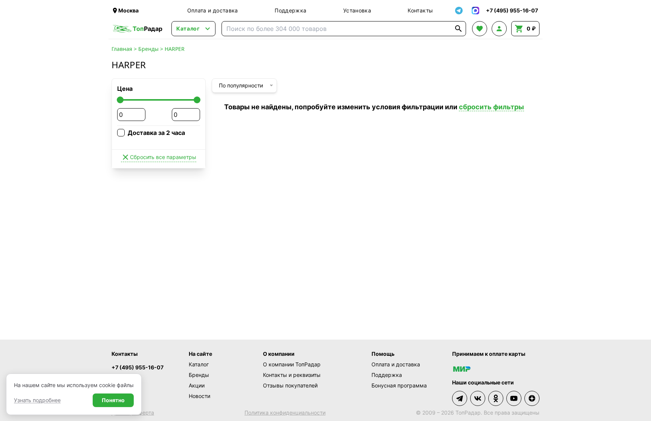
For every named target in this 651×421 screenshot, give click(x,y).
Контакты (420, 10)
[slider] (120, 99)
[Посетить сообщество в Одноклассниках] (495, 398)
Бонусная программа (399, 385)
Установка (357, 10)
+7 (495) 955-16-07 (138, 367)
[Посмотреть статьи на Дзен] (531, 398)
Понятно (113, 400)
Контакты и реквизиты (292, 375)
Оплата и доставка (212, 10)
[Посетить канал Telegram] (459, 398)
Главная (122, 48)
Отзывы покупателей (290, 385)
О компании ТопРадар (292, 364)
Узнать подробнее (37, 400)
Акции (197, 385)
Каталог (199, 364)
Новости (199, 396)
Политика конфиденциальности (285, 412)
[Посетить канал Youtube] (513, 398)
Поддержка (290, 10)
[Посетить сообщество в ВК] (477, 398)
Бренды (148, 48)
